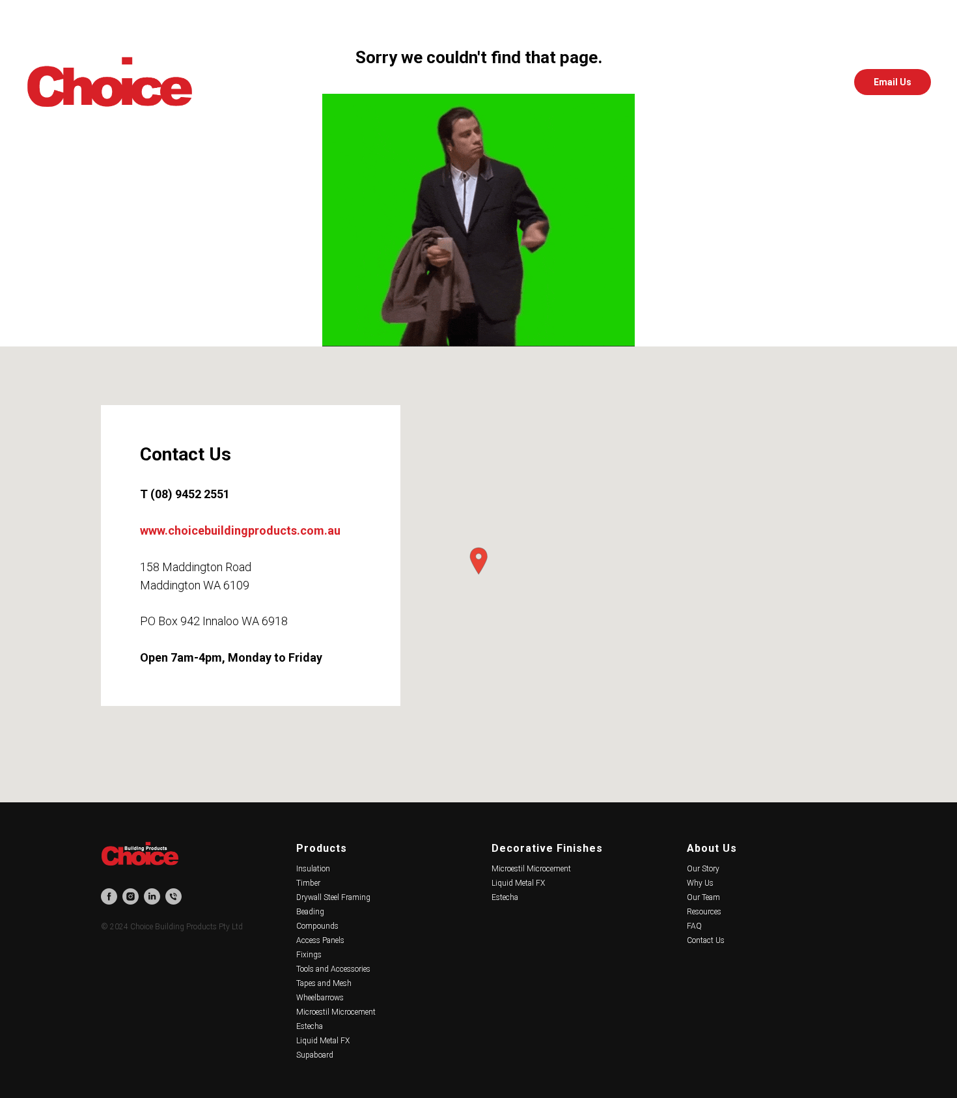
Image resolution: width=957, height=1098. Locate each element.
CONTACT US (614, 82)
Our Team (703, 897)
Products (321, 848)
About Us (712, 848)
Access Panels (320, 940)
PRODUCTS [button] (338, 82)
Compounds (317, 926)
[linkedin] (821, 82)
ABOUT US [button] (538, 82)
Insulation (313, 868)
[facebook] (764, 82)
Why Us (700, 883)
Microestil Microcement (336, 1012)
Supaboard (314, 1055)
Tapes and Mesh (324, 983)
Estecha (309, 1026)
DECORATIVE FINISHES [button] (439, 82)
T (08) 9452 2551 (185, 494)
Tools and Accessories (333, 969)
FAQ (694, 926)
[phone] (173, 896)
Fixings (309, 954)
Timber (308, 883)
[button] (478, 561)
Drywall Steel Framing (333, 897)
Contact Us (706, 940)
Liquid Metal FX (323, 1040)
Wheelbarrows (320, 997)
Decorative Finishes (547, 848)
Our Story (703, 868)
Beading (310, 911)
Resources (704, 911)
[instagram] (793, 82)
